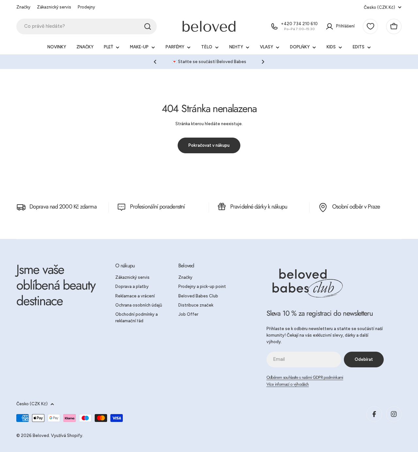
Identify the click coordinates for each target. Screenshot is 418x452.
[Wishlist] (370, 26)
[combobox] (86, 26)
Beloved (41, 435)
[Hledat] (148, 26)
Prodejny (86, 7)
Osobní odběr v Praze (356, 206)
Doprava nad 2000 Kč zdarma (63, 206)
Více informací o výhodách (287, 384)
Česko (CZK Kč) (379, 7)
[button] (155, 62)
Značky (23, 7)
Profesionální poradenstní (157, 206)
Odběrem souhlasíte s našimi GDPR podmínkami (304, 377)
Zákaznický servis (54, 7)
